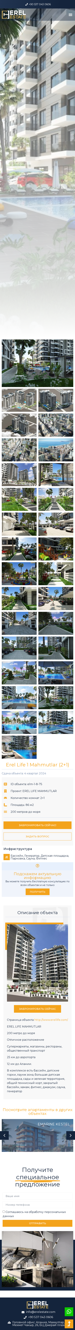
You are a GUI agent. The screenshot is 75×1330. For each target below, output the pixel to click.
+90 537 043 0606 (40, 4)
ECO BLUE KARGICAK (51, 1124)
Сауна (30, 858)
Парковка (18, 858)
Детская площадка (54, 855)
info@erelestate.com (40, 1312)
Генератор (31, 855)
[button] (70, 14)
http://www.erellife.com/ (51, 1019)
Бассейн (17, 855)
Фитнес (41, 858)
